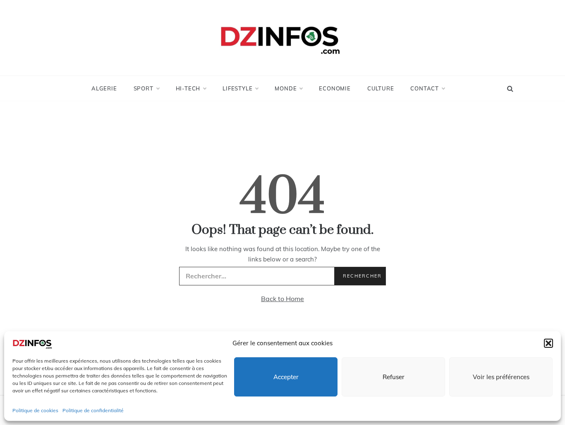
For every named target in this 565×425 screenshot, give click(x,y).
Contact (424, 88)
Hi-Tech (188, 88)
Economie (334, 88)
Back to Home (282, 298)
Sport (143, 88)
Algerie (104, 88)
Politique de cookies (35, 410)
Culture (380, 88)
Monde (286, 88)
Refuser (394, 377)
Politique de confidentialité (93, 410)
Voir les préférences (501, 377)
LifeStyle (237, 88)
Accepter (286, 377)
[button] (548, 343)
